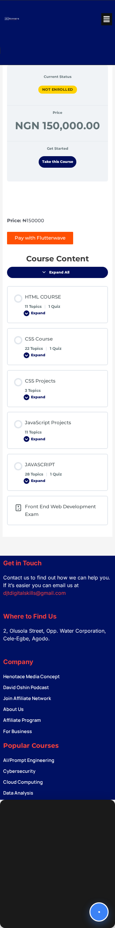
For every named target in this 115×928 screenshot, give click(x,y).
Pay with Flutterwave (40, 238)
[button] (106, 19)
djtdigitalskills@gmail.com (34, 593)
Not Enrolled (57, 89)
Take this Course (57, 161)
